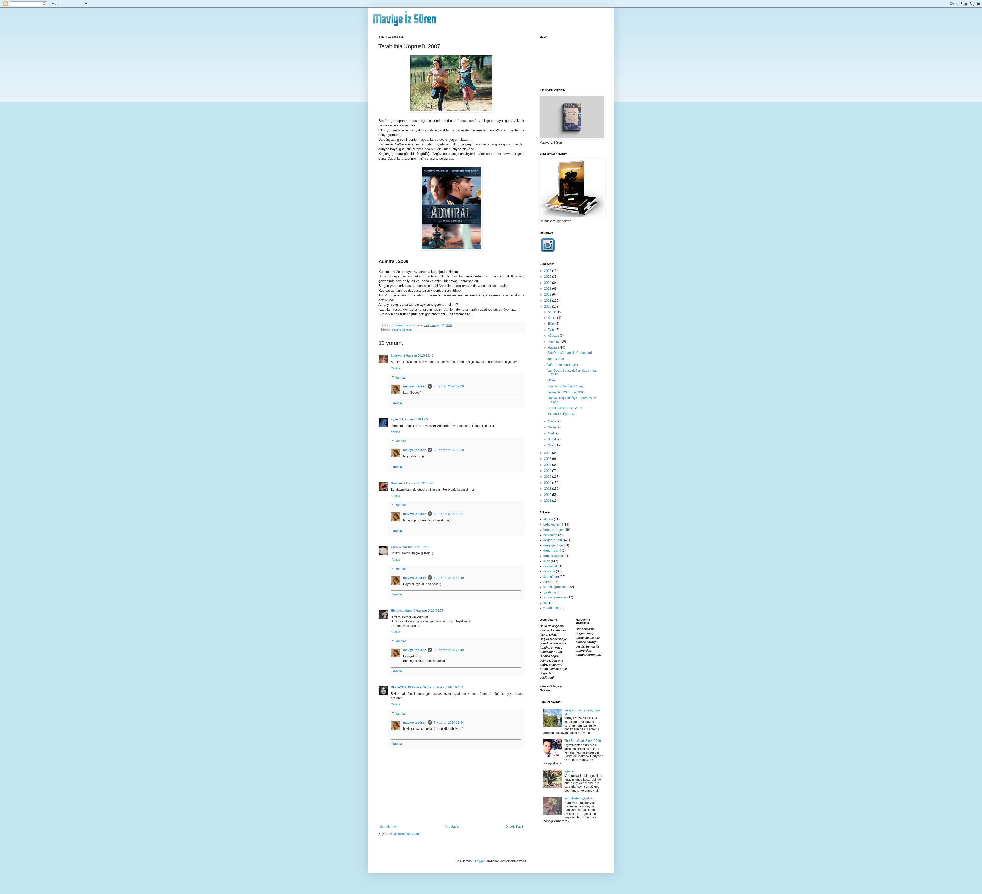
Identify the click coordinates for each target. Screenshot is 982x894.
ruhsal (547, 582)
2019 (548, 453)
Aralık (552, 312)
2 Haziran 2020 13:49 (418, 355)
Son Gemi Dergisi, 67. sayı (565, 386)
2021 (548, 300)
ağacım (569, 771)
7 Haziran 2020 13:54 (449, 722)
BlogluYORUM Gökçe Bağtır (411, 687)
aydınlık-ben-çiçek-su (579, 798)
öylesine (549, 571)
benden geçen (553, 530)
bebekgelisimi (553, 524)
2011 (548, 500)
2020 (548, 306)
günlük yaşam (553, 556)
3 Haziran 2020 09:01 (449, 514)
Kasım (552, 318)
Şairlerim (549, 592)
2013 (548, 488)
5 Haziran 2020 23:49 (449, 578)
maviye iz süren (414, 386)
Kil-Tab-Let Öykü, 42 (561, 414)
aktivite (548, 519)
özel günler (551, 577)
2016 (548, 471)
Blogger (479, 861)
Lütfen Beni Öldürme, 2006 (566, 392)
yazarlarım (550, 608)
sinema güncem (402, 329)
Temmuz (554, 341)
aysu (394, 419)
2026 (548, 271)
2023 (548, 288)
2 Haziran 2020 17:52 (414, 419)
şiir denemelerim (555, 597)
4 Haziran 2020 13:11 (414, 547)
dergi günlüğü (553, 545)
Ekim (551, 323)
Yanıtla (395, 368)
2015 (548, 476)
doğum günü (552, 550)
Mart (551, 433)
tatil (545, 603)
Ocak (552, 445)
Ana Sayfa (452, 826)
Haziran (554, 347)
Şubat (552, 439)
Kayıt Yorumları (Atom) (405, 834)
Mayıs (552, 421)
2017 (548, 465)
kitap (546, 561)
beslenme (550, 535)
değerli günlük (553, 540)
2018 (548, 459)
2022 (548, 294)
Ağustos (554, 335)
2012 (548, 495)
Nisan (552, 427)
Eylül (551, 330)
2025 (548, 276)
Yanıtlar (400, 377)
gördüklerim (555, 359)
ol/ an (551, 380)
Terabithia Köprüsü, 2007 (564, 408)
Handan (396, 483)
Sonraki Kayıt (389, 826)
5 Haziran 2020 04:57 (428, 611)
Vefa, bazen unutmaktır (563, 365)
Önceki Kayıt (514, 826)
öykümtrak (550, 566)
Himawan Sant (401, 611)
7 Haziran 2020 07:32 (448, 687)
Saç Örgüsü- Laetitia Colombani (569, 353)
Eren (394, 547)
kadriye (396, 355)
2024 (548, 283)
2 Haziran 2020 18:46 (419, 483)
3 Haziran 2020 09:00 (449, 386)
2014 (548, 483)
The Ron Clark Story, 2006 (582, 741)
